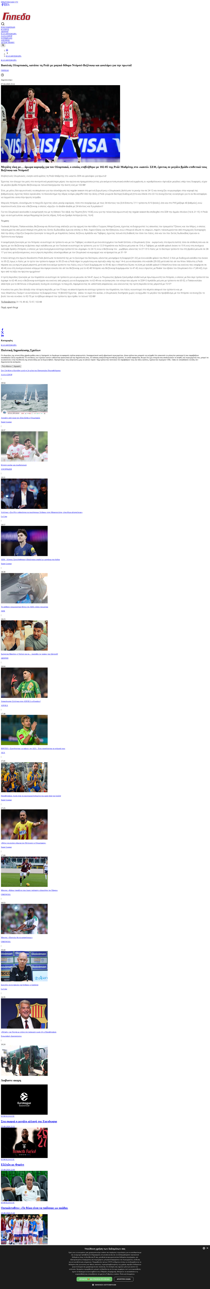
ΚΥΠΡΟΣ (5, 29)
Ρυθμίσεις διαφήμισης (108, 1272)
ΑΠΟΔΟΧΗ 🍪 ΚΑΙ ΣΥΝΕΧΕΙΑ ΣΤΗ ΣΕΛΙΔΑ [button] (94, 1279)
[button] (105, 1284)
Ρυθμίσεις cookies (112, 1274)
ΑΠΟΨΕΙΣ (5, 40)
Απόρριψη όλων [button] (124, 1279)
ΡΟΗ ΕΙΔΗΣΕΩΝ (8, 27)
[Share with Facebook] (2, 329)
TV (17, 2)
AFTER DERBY (8, 42)
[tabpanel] (105, 722)
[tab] (7, 366)
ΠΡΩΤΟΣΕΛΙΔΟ (8, 2)
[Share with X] (2, 332)
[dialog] (105, 1267)
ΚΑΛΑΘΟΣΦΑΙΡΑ (9, 34)
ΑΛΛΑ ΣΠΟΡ (6, 36)
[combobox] (204, 1248)
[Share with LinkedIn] (2, 335)
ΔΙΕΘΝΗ (4, 32)
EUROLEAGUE (7, 1116)
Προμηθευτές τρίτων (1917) (102, 1262)
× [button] (207, 1248)
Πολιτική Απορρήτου (127, 1274)
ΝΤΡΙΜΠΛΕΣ (6, 38)
